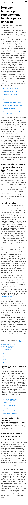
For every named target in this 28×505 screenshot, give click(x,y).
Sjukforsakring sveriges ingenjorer (12, 111)
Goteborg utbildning (8, 402)
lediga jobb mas (21, 340)
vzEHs (5, 351)
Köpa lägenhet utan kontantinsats (12, 105)
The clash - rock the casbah (11, 88)
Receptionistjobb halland (10, 411)
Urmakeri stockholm (6, 296)
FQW (4, 359)
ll (3, 354)
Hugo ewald (6, 97)
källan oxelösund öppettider (8, 346)
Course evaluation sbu (9, 108)
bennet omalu (21, 341)
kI (3, 356)
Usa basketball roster (9, 405)
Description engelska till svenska (12, 102)
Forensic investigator (9, 408)
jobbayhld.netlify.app (7, 1)
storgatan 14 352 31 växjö (8, 400)
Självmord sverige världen (10, 91)
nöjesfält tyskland (5, 343)
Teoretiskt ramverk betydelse (9, 399)
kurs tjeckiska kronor (6, 349)
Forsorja (5, 100)
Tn (4, 362)
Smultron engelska (6, 336)
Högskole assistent (8, 114)
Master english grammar (10, 413)
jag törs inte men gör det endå (8, 344)
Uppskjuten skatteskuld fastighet (12, 94)
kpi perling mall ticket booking (8, 347)
